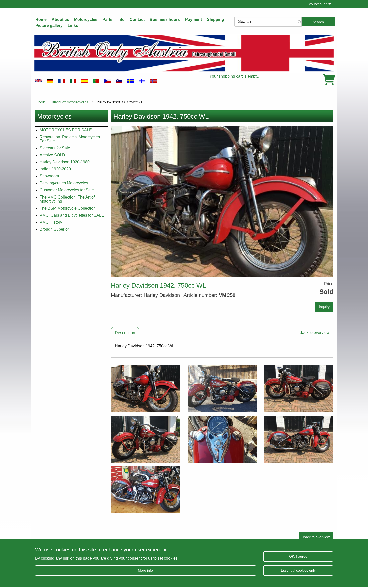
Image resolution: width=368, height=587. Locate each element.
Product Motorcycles (70, 102)
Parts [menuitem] (107, 19)
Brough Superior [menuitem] (54, 229)
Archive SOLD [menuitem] (52, 155)
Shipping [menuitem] (215, 19)
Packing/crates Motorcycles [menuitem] (64, 183)
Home (41, 102)
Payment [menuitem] (193, 19)
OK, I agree (298, 556)
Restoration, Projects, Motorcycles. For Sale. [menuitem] (70, 139)
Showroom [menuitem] (49, 176)
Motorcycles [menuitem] (85, 19)
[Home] (184, 53)
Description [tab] (125, 333)
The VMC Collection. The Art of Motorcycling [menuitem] (67, 199)
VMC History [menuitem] (51, 222)
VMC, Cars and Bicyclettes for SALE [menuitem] (72, 215)
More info (145, 570)
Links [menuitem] (73, 25)
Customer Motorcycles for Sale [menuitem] (67, 190)
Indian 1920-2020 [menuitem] (55, 169)
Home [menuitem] (41, 19)
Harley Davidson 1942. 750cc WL (119, 102)
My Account (317, 4)
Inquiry (324, 307)
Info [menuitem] (121, 19)
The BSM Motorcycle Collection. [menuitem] (68, 208)
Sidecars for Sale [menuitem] (55, 148)
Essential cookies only (298, 570)
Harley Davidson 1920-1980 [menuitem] (65, 162)
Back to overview (314, 332)
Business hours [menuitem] (165, 19)
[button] (222, 201)
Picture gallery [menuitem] (49, 25)
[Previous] (116, 201)
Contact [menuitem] (137, 19)
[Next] (327, 201)
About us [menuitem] (60, 19)
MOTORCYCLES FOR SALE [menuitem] (66, 130)
